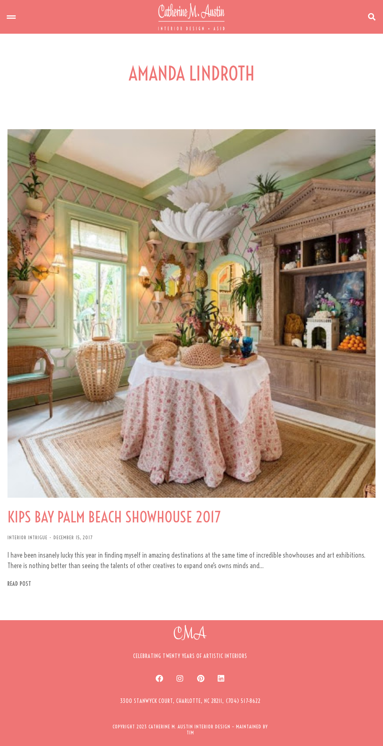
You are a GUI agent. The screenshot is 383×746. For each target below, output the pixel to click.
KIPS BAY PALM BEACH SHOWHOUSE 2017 (114, 517)
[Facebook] (159, 678)
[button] (11, 16)
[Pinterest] (200, 678)
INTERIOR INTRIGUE (27, 537)
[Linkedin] (221, 678)
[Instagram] (179, 678)
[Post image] (191, 313)
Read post (19, 584)
